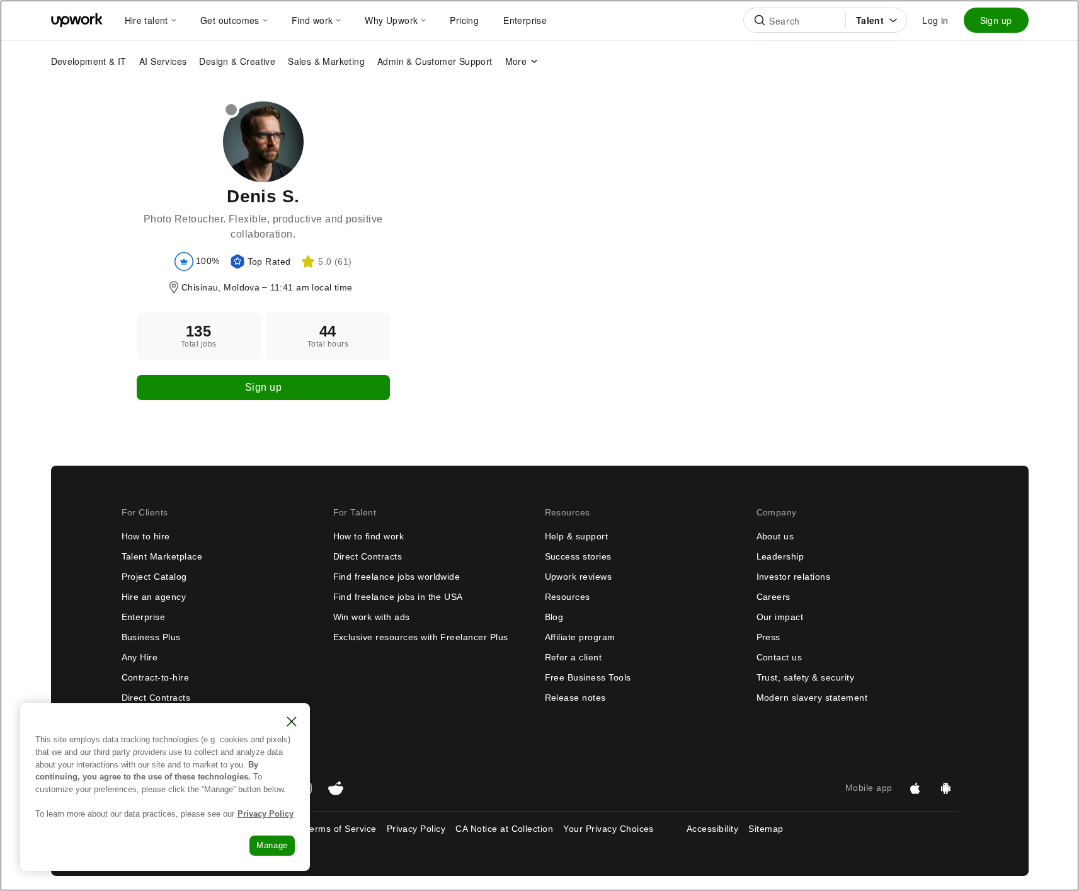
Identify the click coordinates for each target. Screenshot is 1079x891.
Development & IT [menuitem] (89, 61)
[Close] (291, 721)
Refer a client (573, 657)
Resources (567, 597)
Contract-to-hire (156, 677)
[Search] (759, 20)
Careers (773, 597)
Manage (272, 845)
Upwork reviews (578, 577)
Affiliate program (580, 637)
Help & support (576, 536)
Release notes (575, 698)
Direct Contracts (156, 698)
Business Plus (151, 637)
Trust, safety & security (805, 677)
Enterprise (144, 617)
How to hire (146, 536)
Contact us (779, 657)
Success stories (578, 556)
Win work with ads (371, 617)
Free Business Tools (588, 677)
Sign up (996, 20)
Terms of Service (341, 829)
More (516, 61)
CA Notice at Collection (504, 829)
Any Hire (140, 657)
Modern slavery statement (812, 698)
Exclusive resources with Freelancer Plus (420, 637)
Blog (554, 617)
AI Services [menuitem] (162, 61)
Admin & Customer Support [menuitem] (435, 61)
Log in (935, 20)
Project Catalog (154, 577)
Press (768, 637)
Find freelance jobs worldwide (396, 577)
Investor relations (793, 577)
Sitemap (765, 829)
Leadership (780, 556)
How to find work (368, 536)
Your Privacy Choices (620, 829)
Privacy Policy (416, 829)
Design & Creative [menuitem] (237, 61)
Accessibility (712, 829)
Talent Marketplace (162, 556)
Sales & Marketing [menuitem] (326, 61)
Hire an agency (154, 597)
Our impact (780, 617)
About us (775, 536)
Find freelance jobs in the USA (398, 597)
